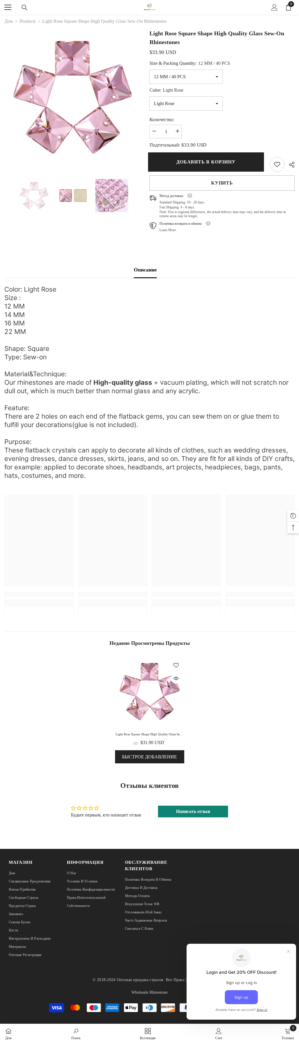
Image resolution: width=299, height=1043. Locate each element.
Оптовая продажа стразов (140, 980)
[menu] (7, 7)
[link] (277, 164)
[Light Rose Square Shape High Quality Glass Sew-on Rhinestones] (149, 691)
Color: (166, 90)
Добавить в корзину (207, 161)
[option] (72, 97)
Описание (145, 270)
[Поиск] (24, 7)
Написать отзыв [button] (193, 811)
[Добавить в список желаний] (176, 665)
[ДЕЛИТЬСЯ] (289, 165)
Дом (8, 21)
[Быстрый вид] (176, 678)
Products (28, 21)
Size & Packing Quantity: (190, 63)
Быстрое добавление (149, 756)
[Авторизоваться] (274, 7)
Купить (222, 182)
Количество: (162, 119)
